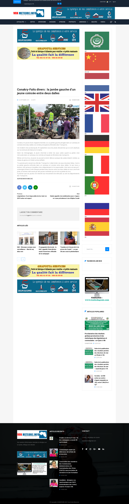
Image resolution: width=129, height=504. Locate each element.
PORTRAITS (72, 22)
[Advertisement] (48, 72)
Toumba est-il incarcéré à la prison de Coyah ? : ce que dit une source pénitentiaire (69, 249)
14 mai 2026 (64, 489)
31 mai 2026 (99, 387)
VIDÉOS (103, 22)
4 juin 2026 (97, 343)
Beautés (94, 22)
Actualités (20, 22)
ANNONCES (82, 22)
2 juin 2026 (99, 371)
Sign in (114, 1)
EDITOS (32, 22)
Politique (26, 1)
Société (33, 100)
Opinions (62, 22)
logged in (29, 215)
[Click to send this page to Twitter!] (25, 187)
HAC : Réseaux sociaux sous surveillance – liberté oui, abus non (26, 249)
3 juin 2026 (99, 357)
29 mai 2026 (64, 445)
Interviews (42, 22)
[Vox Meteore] (28, 13)
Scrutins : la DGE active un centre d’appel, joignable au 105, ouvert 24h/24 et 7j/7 (101, 380)
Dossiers (52, 22)
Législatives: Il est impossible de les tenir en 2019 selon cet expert (32, 196)
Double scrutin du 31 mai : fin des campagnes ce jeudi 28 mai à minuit (68, 440)
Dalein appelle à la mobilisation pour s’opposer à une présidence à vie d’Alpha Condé (64, 196)
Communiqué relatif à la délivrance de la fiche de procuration (67, 452)
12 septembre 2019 (24, 100)
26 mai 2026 (64, 457)
